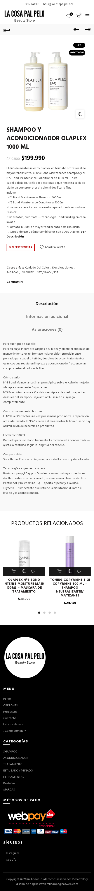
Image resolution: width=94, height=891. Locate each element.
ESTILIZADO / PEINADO (18, 770)
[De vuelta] (6, 29)
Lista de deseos (71, 14)
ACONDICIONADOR (15, 758)
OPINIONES (10, 705)
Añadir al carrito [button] (14, 571)
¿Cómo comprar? (14, 730)
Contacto (9, 718)
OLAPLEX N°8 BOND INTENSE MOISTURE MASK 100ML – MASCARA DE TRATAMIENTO (23, 586)
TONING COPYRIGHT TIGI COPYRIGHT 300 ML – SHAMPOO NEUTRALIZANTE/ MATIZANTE (70, 588)
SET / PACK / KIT (47, 272)
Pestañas (9, 783)
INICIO (7, 699)
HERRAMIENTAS (13, 777)
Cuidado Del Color (37, 268)
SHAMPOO (10, 751)
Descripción (47, 303)
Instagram (12, 853)
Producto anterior (76, 29)
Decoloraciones (62, 268)
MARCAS (13, 272)
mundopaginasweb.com (62, 884)
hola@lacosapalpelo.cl (58, 4)
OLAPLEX (28, 272)
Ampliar (80, 114)
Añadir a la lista (55, 247)
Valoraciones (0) (47, 329)
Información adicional (47, 316)
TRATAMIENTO (13, 764)
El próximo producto (87, 29)
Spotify (11, 859)
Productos (10, 711)
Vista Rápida (24, 571)
